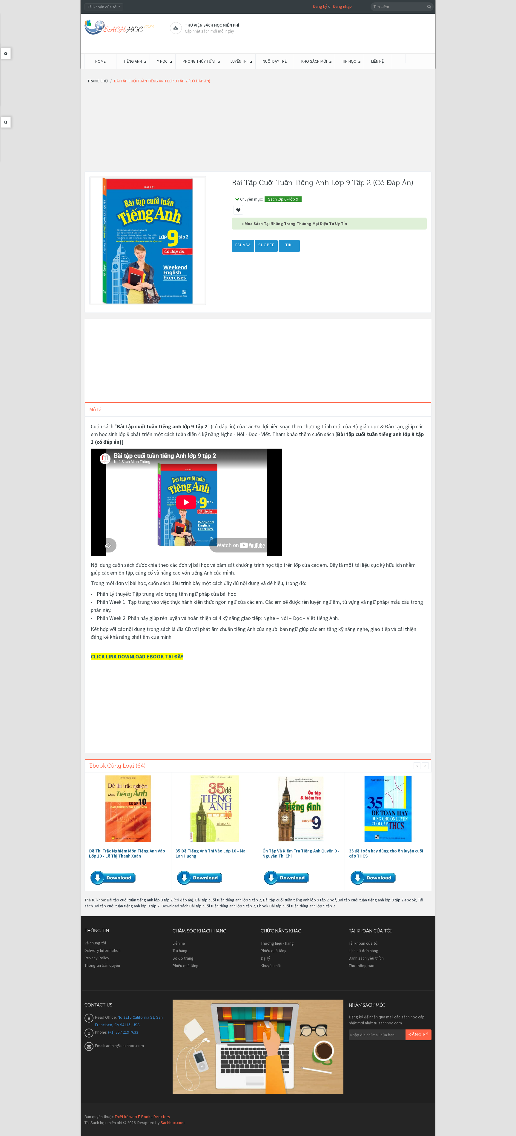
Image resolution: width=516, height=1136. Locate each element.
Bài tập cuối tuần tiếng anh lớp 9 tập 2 (228, 900)
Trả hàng (180, 950)
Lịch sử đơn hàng (363, 950)
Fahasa (243, 244)
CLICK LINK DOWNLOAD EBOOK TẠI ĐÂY (137, 656)
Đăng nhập (342, 6)
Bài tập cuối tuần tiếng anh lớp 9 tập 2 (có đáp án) (150, 900)
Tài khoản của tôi (363, 943)
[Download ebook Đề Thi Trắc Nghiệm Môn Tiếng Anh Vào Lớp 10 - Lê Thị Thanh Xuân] (128, 808)
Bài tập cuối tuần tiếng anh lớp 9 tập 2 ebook (377, 900)
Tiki (289, 244)
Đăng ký (320, 6)
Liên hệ (179, 943)
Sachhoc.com (173, 1122)
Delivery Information (103, 950)
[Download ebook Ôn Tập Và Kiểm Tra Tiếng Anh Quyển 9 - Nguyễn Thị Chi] (301, 808)
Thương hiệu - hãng (277, 943)
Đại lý (265, 958)
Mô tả (95, 409)
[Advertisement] (258, 129)
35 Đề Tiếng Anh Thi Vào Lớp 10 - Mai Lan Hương (211, 853)
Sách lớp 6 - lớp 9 (283, 199)
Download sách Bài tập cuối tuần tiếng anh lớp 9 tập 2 (208, 906)
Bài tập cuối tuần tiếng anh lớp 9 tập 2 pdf (299, 900)
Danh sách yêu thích (366, 958)
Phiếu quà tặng (186, 965)
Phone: (101, 1032)
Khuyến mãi (271, 965)
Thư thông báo (361, 965)
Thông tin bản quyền (102, 965)
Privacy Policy (97, 957)
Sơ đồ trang (183, 958)
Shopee (266, 244)
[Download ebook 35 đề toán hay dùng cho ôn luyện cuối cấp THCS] (388, 808)
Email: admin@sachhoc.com (119, 1045)
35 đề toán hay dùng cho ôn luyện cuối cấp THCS (386, 853)
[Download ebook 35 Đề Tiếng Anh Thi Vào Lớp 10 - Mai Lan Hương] (215, 808)
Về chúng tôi (95, 943)
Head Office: (106, 1017)
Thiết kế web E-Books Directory (142, 1116)
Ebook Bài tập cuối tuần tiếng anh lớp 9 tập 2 (296, 906)
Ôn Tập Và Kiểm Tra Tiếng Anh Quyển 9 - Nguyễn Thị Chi (301, 853)
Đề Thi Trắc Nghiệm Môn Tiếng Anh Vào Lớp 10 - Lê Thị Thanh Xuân (127, 853)
